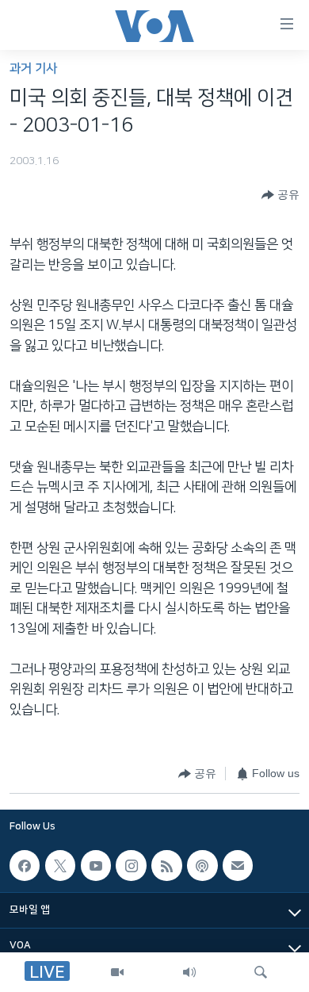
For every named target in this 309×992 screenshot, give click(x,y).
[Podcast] (202, 865)
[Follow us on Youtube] (96, 865)
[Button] (280, 195)
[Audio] (189, 972)
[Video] (117, 972)
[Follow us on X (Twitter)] (60, 865)
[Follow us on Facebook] (25, 865)
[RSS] (166, 865)
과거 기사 (33, 68)
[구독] (238, 865)
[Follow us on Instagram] (131, 865)
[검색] (260, 972)
